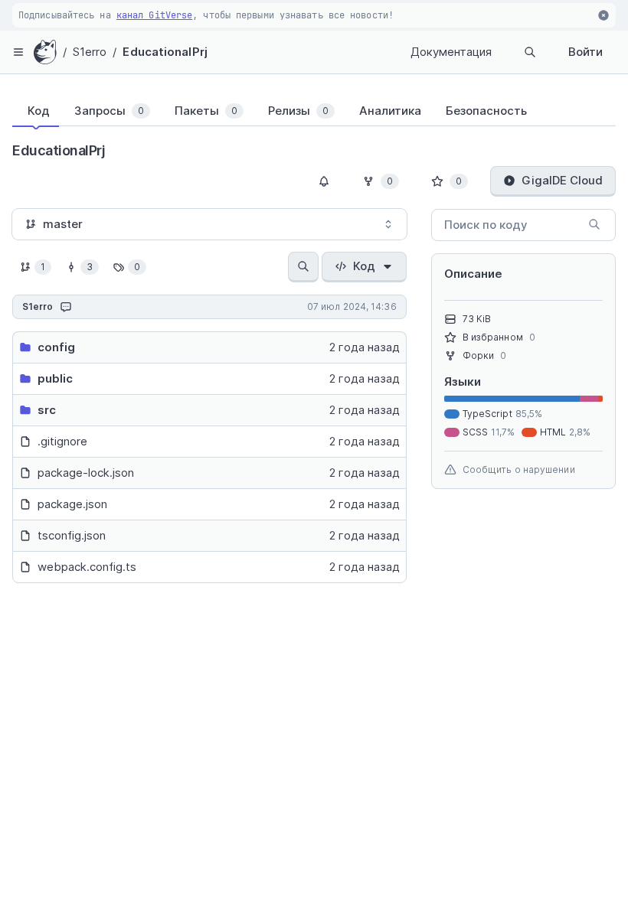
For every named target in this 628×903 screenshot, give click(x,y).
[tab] (35, 111)
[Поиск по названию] (303, 267)
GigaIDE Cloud (562, 180)
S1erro (90, 51)
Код (364, 266)
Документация (451, 51)
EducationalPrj (165, 51)
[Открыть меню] (18, 52)
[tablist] (314, 111)
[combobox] (209, 224)
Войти (585, 51)
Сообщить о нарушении (519, 469)
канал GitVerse (154, 15)
